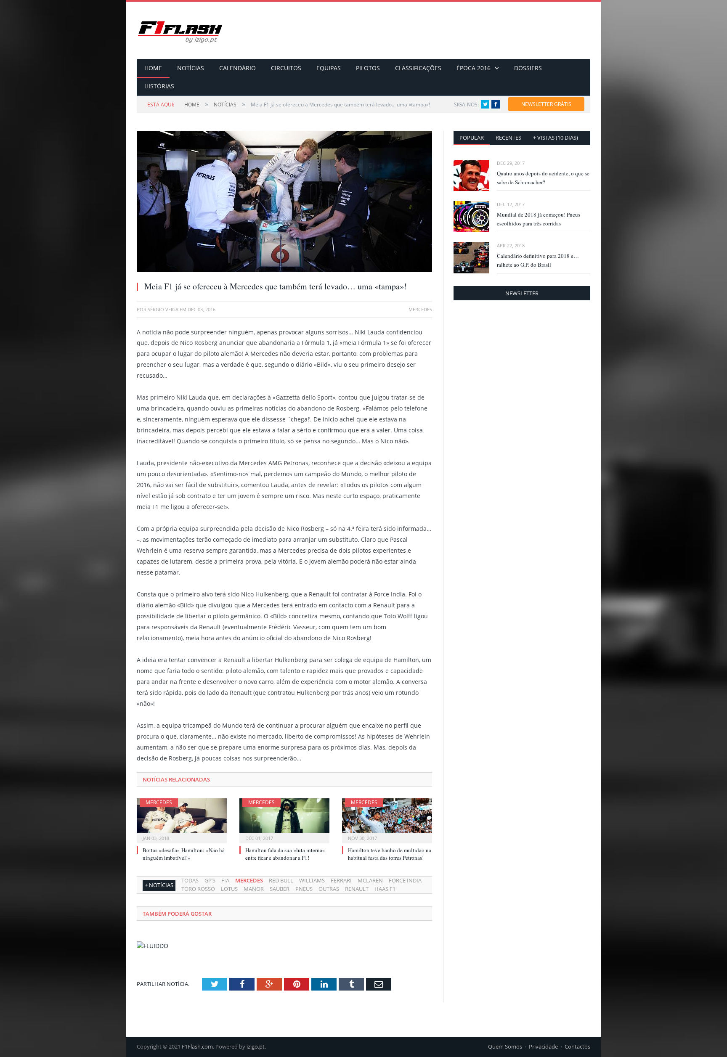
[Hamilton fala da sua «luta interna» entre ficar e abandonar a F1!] (284, 819)
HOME (153, 68)
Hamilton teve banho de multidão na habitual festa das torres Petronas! (389, 853)
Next (416, 197)
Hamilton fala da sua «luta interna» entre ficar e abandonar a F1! (285, 853)
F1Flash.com (197, 1046)
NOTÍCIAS (190, 68)
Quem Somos (505, 1046)
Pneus (304, 889)
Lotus (229, 889)
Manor (254, 889)
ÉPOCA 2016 (473, 68)
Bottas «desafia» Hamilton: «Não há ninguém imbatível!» (184, 853)
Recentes (508, 137)
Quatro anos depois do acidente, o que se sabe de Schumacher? (543, 178)
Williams (312, 880)
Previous (153, 197)
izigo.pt (256, 1046)
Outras (328, 889)
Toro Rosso (198, 889)
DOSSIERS (528, 68)
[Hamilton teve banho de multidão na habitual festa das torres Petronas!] (387, 819)
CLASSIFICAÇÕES (418, 68)
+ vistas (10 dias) (555, 137)
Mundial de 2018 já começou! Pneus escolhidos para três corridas (538, 219)
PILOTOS (368, 68)
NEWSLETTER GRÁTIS (546, 104)
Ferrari (341, 880)
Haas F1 (384, 889)
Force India (405, 880)
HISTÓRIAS (159, 86)
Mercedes (159, 802)
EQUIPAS (328, 68)
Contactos (577, 1046)
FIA (225, 880)
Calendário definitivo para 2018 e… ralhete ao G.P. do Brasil (538, 260)
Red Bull (281, 880)
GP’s (209, 880)
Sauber (279, 889)
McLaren (370, 880)
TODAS (190, 880)
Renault (357, 889)
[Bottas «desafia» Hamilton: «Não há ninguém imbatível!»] (182, 819)
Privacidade (543, 1046)
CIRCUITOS (286, 68)
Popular (471, 137)
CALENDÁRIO (237, 68)
